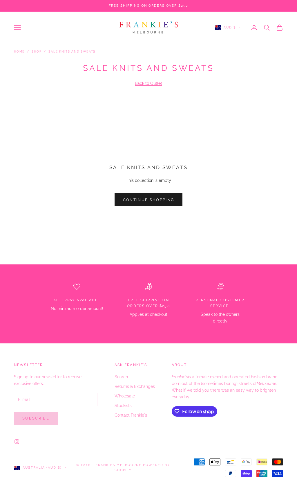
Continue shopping (148, 200)
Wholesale (125, 396)
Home (19, 51)
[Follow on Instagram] (17, 442)
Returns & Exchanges (135, 386)
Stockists (123, 405)
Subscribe (35, 418)
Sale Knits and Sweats (71, 51)
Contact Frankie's (131, 415)
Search (121, 376)
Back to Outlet (148, 83)
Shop (36, 51)
